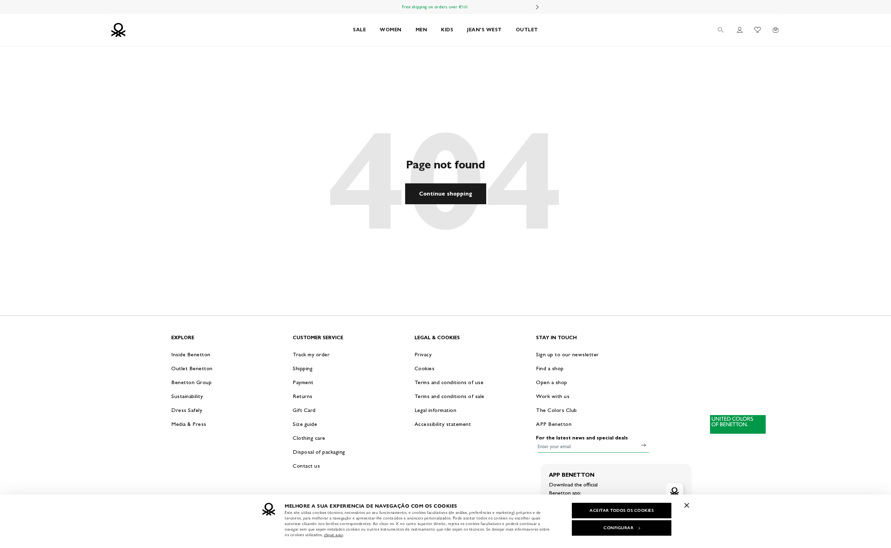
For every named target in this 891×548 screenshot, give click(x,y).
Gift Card (304, 410)
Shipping (303, 368)
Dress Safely (186, 410)
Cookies (425, 368)
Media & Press (188, 424)
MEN (421, 30)
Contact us (306, 465)
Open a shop (551, 382)
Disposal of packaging (319, 451)
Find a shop (550, 368)
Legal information (436, 410)
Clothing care (309, 438)
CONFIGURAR (618, 527)
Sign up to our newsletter (567, 354)
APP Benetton (553, 424)
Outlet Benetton (192, 368)
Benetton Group (191, 382)
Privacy (423, 354)
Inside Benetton (191, 354)
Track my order (311, 354)
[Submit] (643, 445)
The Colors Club (556, 410)
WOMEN (391, 30)
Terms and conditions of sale (449, 396)
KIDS (447, 30)
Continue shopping (445, 193)
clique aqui (333, 534)
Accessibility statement (443, 424)
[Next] (537, 7)
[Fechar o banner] (686, 505)
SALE (359, 30)
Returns (303, 396)
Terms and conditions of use (449, 382)
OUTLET (527, 30)
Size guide (305, 424)
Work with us (552, 396)
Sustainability (187, 396)
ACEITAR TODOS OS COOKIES (622, 510)
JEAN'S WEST (484, 30)
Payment (303, 382)
